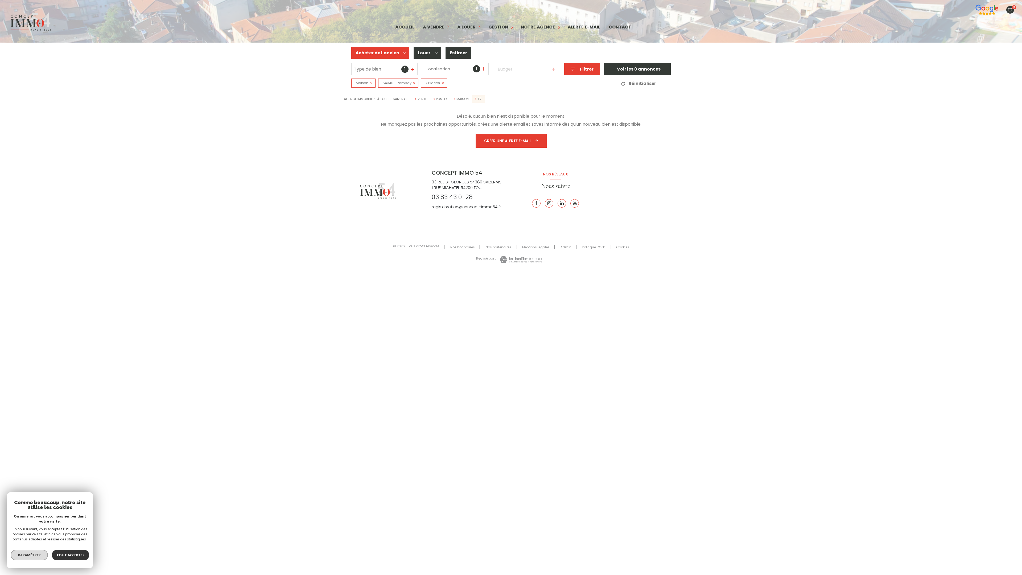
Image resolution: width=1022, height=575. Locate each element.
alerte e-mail (584, 27)
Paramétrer (29, 555)
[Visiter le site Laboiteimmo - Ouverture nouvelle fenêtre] (521, 259)
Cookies (622, 247)
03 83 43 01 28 (452, 197)
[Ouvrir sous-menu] (449, 27)
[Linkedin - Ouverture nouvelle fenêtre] (562, 203)
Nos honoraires (462, 247)
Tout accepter (70, 555)
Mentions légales (536, 247)
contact (620, 27)
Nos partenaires (498, 247)
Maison (462, 99)
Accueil (404, 27)
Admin (566, 247)
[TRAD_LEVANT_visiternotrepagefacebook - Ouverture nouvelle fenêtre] (536, 203)
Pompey (442, 99)
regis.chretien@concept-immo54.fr (466, 207)
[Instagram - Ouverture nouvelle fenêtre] (549, 203)
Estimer (458, 53)
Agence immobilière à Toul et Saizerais (376, 99)
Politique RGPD (593, 247)
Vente (422, 99)
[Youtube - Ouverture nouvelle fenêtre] (574, 203)
